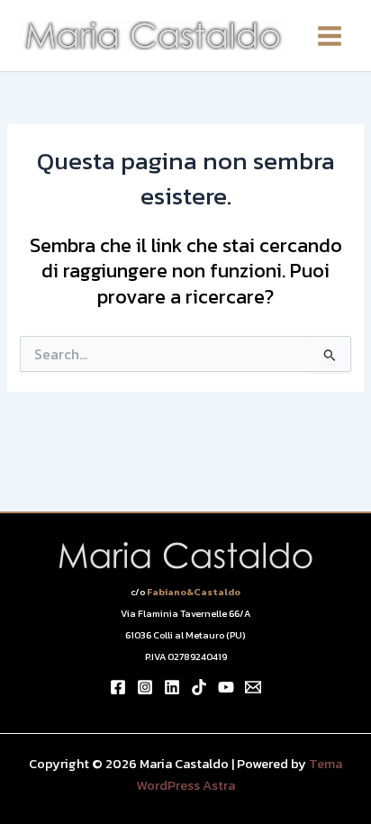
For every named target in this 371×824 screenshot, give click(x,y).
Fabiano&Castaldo (193, 591)
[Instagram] (145, 687)
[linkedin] (172, 687)
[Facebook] (118, 687)
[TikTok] (199, 687)
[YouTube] (226, 687)
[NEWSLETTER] (253, 687)
